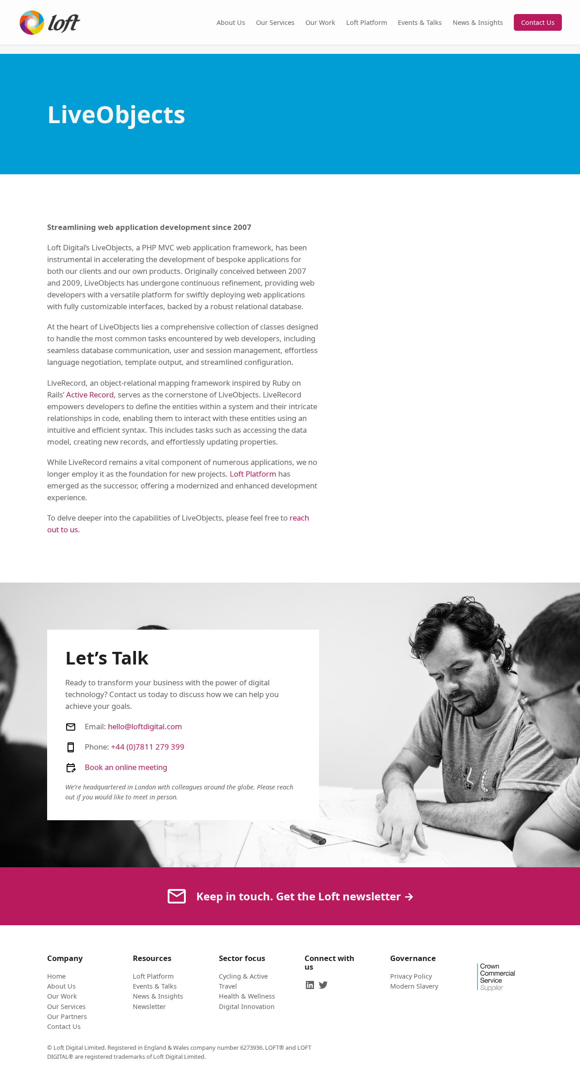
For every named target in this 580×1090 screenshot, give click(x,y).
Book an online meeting (126, 767)
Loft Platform (253, 474)
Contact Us (538, 22)
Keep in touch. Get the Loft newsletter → (305, 896)
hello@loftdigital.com (145, 726)
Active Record (90, 394)
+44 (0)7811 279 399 (147, 746)
